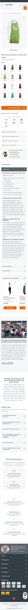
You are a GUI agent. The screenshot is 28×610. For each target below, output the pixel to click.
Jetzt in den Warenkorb (14, 108)
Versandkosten (14, 605)
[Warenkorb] (25, 5)
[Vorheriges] (2, 33)
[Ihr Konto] (21, 5)
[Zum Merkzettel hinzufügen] (24, 17)
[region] (14, 33)
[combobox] (12, 8)
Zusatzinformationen (7, 266)
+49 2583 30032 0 (15, 154)
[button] (14, 416)
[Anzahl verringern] (2, 103)
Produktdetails (6, 169)
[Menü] (2, 4)
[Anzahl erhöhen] (26, 103)
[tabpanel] (14, 215)
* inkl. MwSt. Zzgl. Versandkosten (7, 59)
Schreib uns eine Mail (15, 156)
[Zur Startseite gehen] (9, 5)
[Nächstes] (26, 33)
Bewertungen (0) (6, 270)
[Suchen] (25, 8)
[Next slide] (24, 278)
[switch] (25, 598)
